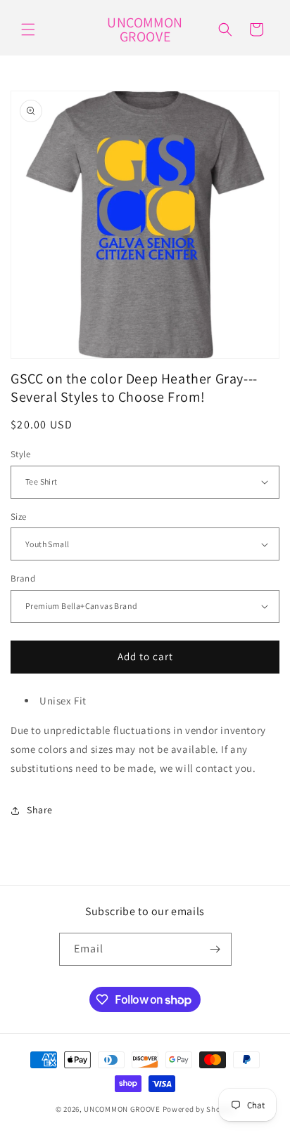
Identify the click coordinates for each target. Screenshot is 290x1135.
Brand (23, 578)
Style (20, 454)
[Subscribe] (215, 949)
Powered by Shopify (199, 1109)
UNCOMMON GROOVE (122, 1109)
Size (19, 517)
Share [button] (40, 809)
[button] (28, 29)
